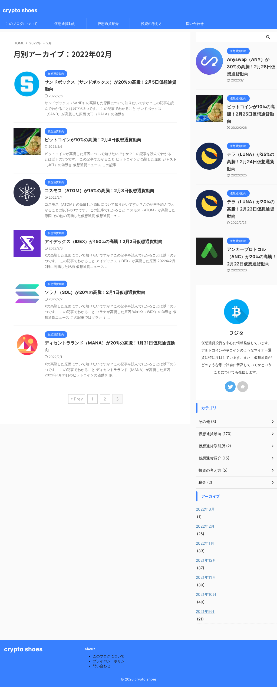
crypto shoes (20, 10)
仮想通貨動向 (64, 23)
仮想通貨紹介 (108, 23)
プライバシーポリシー (110, 661)
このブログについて (21, 23)
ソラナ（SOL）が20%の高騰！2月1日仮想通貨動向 (95, 292)
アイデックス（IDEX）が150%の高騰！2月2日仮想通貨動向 (104, 241)
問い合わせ (195, 23)
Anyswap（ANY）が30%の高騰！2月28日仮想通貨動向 (251, 67)
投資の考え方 (151, 23)
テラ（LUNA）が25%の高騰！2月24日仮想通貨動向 (250, 162)
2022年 (35, 43)
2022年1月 (205, 543)
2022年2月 (205, 526)
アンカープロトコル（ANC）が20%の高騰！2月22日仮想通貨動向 (251, 256)
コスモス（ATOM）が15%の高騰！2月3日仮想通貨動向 (99, 190)
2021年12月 (206, 560)
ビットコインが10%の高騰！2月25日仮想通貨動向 (251, 114)
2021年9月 (205, 611)
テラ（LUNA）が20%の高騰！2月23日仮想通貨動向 (251, 209)
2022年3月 (205, 509)
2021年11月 (206, 577)
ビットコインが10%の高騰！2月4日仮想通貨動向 (93, 139)
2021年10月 (206, 594)
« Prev (77, 399)
